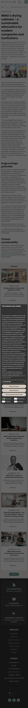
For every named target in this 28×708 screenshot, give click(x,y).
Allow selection (14, 390)
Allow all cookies (14, 386)
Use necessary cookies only (14, 394)
